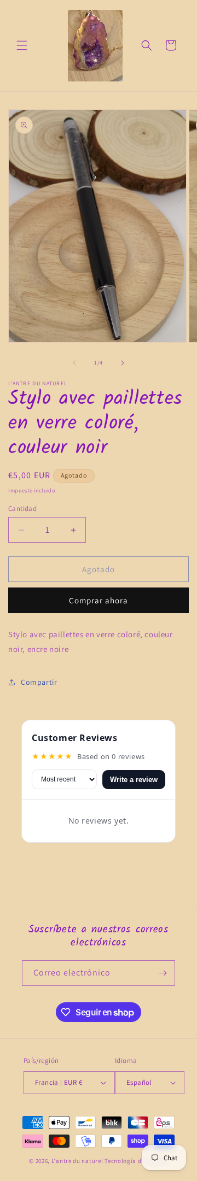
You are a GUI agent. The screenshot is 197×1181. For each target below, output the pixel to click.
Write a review (134, 779)
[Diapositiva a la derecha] (123, 363)
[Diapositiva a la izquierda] (74, 363)
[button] (22, 45)
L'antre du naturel (78, 1161)
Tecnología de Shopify (136, 1161)
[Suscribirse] (162, 973)
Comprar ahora (98, 600)
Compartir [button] (39, 682)
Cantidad (22, 508)
